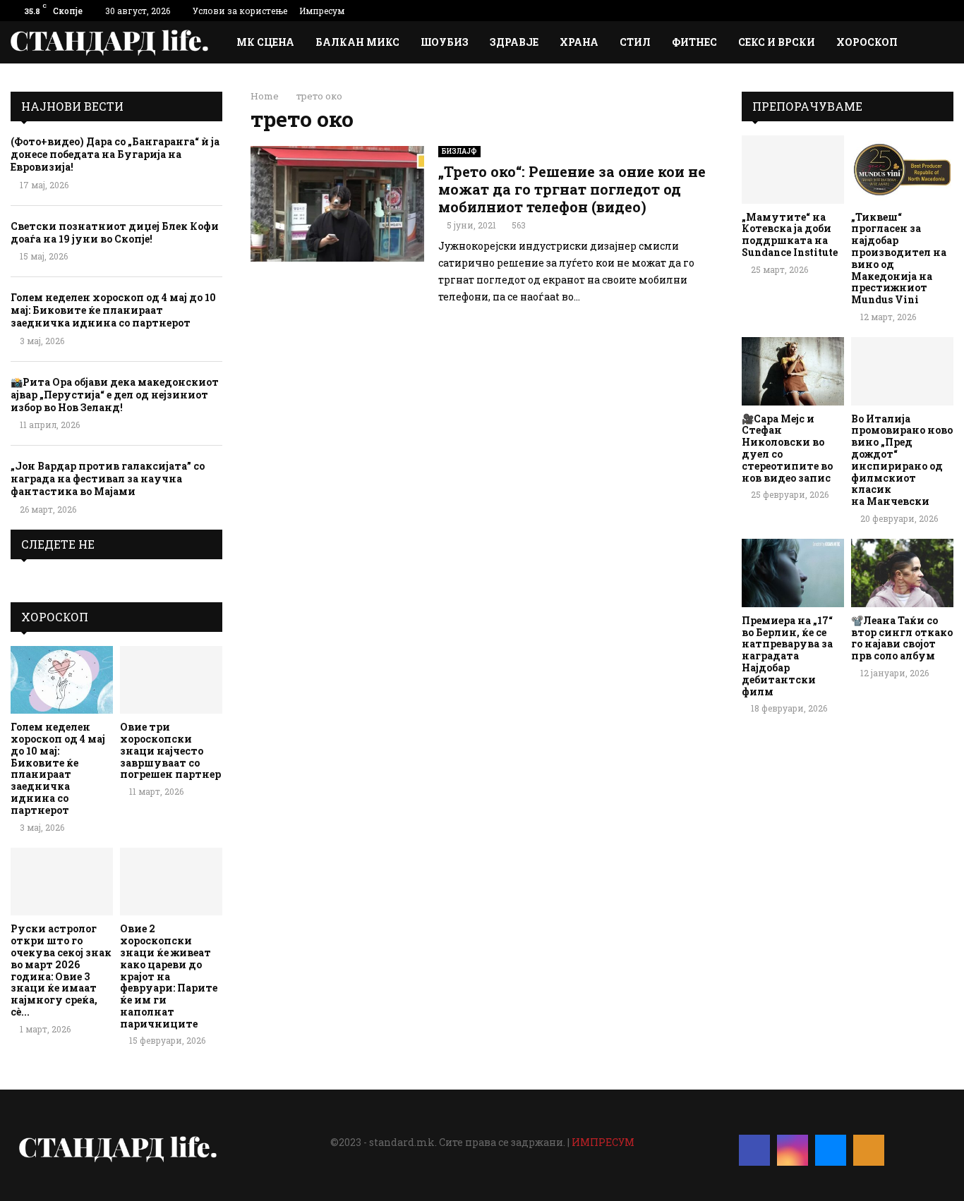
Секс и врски (776, 42)
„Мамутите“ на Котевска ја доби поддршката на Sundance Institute (790, 234)
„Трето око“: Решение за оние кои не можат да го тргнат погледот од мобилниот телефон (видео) (572, 189)
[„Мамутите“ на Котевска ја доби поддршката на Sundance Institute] (793, 169)
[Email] (830, 1150)
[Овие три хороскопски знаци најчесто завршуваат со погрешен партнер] (171, 680)
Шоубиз (445, 42)
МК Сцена (265, 42)
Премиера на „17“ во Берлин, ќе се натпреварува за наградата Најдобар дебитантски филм (787, 656)
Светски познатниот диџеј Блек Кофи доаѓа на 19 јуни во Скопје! (115, 232)
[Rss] (868, 1150)
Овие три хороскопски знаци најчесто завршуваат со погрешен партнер (170, 750)
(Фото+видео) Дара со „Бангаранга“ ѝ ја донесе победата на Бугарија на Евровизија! (115, 154)
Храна (579, 42)
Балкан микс (357, 42)
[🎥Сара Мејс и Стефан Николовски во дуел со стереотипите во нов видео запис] (793, 371)
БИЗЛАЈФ (459, 151)
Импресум (321, 10)
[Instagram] (792, 1150)
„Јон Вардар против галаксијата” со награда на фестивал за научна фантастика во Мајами (108, 478)
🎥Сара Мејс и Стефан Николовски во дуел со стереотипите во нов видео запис (787, 448)
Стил (635, 42)
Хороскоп (867, 42)
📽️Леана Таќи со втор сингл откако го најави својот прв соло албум (902, 638)
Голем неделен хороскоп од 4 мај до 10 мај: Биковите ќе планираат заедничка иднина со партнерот (113, 310)
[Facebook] (754, 1150)
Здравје (514, 42)
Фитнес (694, 42)
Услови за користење (240, 10)
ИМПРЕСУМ (603, 1142)
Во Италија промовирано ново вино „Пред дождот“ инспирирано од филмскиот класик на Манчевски (902, 460)
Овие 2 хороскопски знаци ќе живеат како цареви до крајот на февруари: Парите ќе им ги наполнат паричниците (168, 976)
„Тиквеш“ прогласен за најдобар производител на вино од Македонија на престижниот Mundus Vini (898, 258)
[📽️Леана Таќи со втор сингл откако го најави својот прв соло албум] (902, 573)
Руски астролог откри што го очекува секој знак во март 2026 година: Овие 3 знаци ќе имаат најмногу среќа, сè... (61, 970)
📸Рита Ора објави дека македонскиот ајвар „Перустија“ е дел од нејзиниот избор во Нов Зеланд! (115, 394)
